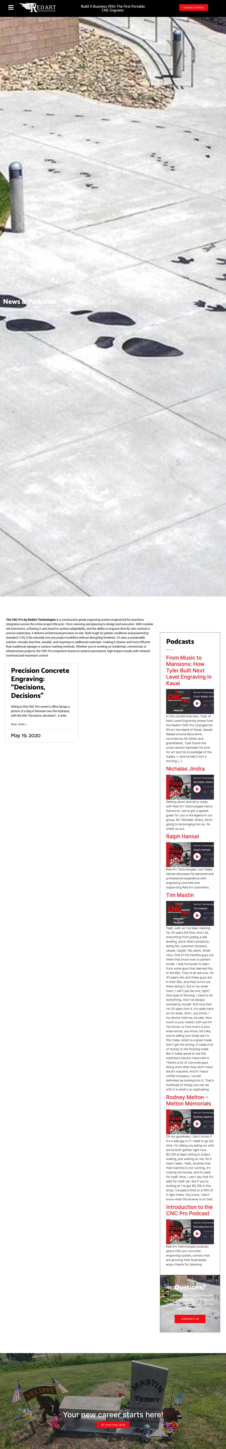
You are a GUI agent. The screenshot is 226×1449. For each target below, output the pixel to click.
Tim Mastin (180, 895)
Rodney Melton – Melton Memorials (188, 1100)
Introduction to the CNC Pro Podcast (189, 1210)
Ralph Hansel (182, 836)
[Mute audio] (206, 705)
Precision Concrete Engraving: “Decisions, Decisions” (40, 683)
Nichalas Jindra (185, 768)
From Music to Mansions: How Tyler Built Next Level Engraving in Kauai (189, 670)
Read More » (19, 724)
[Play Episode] (197, 703)
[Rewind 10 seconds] (212, 705)
